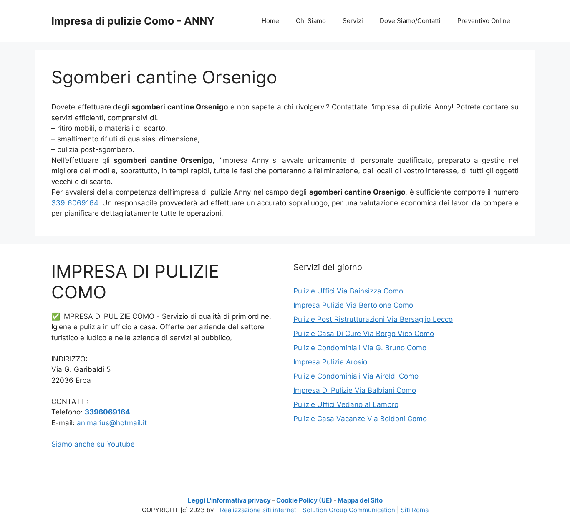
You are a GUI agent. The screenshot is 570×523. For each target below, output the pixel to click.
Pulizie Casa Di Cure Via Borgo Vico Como (363, 333)
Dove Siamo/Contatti (410, 21)
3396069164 (107, 412)
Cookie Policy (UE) (304, 500)
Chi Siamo (311, 21)
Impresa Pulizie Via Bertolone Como (353, 305)
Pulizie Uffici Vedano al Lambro (345, 404)
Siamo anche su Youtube (93, 444)
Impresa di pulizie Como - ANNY (132, 21)
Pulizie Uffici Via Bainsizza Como (348, 291)
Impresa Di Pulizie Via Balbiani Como (354, 390)
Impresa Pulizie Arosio (330, 362)
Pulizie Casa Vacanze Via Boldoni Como (360, 418)
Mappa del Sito (360, 500)
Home (270, 21)
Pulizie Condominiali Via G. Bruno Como (359, 348)
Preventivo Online (483, 21)
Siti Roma (415, 510)
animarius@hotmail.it (112, 423)
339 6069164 (74, 203)
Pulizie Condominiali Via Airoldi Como (356, 376)
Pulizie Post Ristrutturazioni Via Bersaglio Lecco (373, 319)
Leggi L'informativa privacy (229, 500)
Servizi (353, 21)
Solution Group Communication (349, 510)
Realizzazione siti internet (258, 510)
